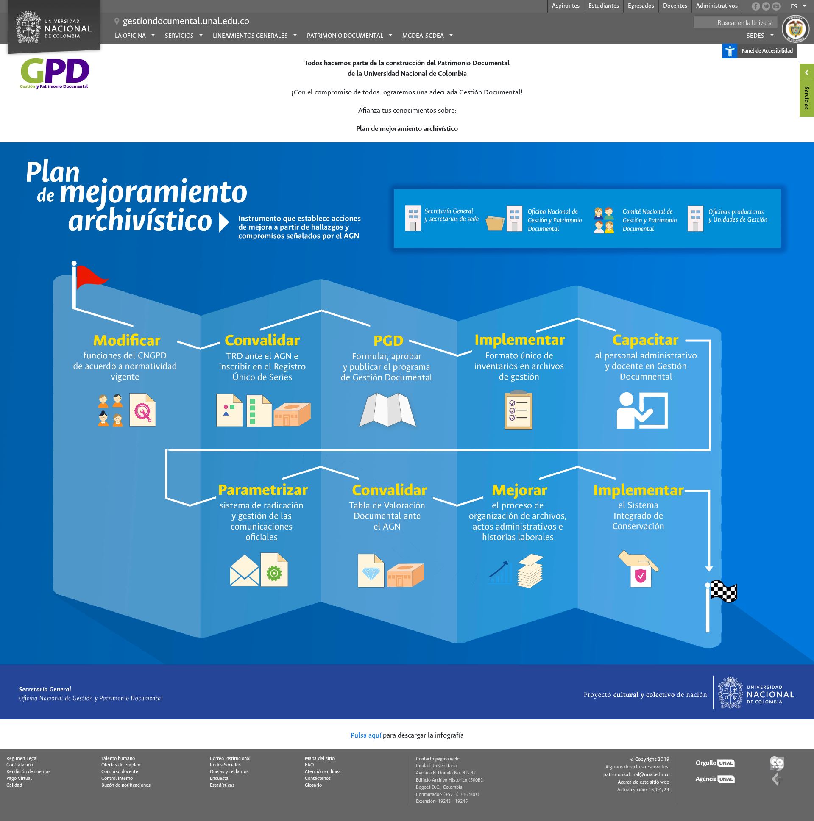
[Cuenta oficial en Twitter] (766, 6)
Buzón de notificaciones (126, 785)
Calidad (14, 785)
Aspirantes (566, 6)
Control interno (117, 778)
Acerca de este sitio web (643, 782)
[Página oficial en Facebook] (756, 6)
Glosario (313, 785)
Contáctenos (318, 778)
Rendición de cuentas (28, 771)
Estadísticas (222, 785)
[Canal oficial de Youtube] (776, 6)
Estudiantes (603, 6)
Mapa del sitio (320, 758)
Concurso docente (119, 771)
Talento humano (118, 758)
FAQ (309, 765)
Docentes (675, 6)
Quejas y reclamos (229, 771)
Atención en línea (323, 771)
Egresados (641, 6)
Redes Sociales (225, 765)
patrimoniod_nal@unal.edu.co (636, 774)
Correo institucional (230, 758)
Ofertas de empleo (120, 765)
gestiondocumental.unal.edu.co (186, 22)
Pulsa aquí (366, 736)
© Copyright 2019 (649, 759)
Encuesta (219, 778)
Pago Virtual (19, 778)
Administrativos (717, 6)
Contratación (19, 765)
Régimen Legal (22, 758)
